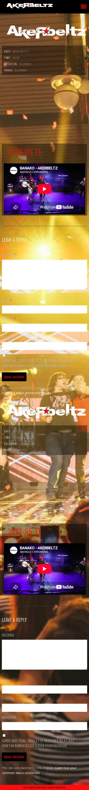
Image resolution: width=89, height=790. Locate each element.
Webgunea (9, 337)
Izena (7, 300)
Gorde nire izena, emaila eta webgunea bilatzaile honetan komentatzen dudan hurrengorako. (38, 363)
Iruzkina (9, 255)
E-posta (9, 319)
